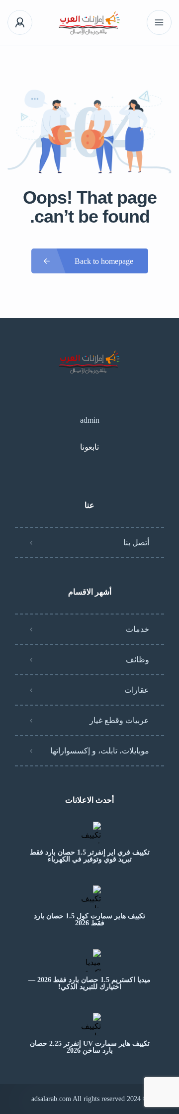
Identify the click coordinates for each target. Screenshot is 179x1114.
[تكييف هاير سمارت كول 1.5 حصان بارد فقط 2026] (90, 896)
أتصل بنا (136, 542)
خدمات (137, 629)
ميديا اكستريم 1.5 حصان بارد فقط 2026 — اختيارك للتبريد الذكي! (89, 983)
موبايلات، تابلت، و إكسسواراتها (99, 750)
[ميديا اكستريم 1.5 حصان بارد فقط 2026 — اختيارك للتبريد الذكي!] (90, 960)
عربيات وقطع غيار (119, 720)
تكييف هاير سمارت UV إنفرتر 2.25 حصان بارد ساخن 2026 (90, 1047)
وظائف (137, 659)
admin (89, 420)
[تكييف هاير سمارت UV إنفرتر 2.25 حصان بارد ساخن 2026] (90, 1024)
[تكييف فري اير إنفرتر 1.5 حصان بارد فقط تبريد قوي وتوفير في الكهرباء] (90, 833)
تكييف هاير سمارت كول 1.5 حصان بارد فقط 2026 (89, 920)
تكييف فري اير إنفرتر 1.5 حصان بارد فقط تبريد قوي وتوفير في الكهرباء (90, 856)
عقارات (136, 690)
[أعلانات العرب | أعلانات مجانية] (90, 22)
